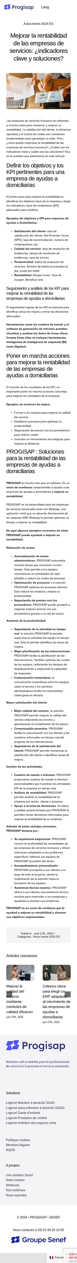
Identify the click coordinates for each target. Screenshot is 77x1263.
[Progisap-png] (19, 5)
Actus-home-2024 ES (38, 23)
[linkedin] (14, 1076)
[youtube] (7, 1076)
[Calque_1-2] (38, 1237)
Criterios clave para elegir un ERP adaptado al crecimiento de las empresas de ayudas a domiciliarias (56, 1001)
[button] (9, 994)
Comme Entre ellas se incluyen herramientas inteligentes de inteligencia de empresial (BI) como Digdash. (36, 342)
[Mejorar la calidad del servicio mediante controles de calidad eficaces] (20, 973)
